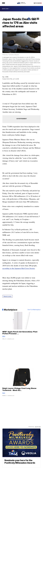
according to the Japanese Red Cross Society (18, 268)
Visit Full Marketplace (34, 309)
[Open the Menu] (3, 2)
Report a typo (8, 296)
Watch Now (37, 3)
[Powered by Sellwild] (38, 426)
